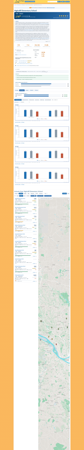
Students (28, 195)
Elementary (21, 193)
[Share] (60, 1)
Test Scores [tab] (22, 90)
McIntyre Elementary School (20, 266)
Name (18, 195)
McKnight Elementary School (35, 38)
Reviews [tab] (27, 90)
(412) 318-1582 (18, 52)
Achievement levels (25, 99)
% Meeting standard (18, 99)
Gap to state (37, 99)
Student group (16, 102)
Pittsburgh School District (18, 277)
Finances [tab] (36, 90)
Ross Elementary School (19, 250)
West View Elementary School (20, 207)
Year (53, 99)
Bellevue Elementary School (20, 225)
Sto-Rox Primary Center (19, 258)
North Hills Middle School (23, 60)
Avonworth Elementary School (20, 241)
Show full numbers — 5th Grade (19, 163)
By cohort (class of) (48, 99)
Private (37, 193)
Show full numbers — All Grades (19, 184)
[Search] (58, 1)
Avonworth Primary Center (20, 233)
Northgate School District (18, 218)
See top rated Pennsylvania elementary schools (24, 63)
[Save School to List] (36, 204)
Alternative (32, 193)
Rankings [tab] (16, 90)
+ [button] (68, 198)
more (35, 57)
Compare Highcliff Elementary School (23, 65)
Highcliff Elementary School (20, 198)
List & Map (64, 193)
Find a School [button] (27, 1)
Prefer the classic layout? (51, 7)
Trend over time (31, 99)
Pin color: (48, 195)
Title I (46, 193)
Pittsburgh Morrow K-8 (19, 275)
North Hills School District (44, 23)
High (28, 193)
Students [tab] (31, 90)
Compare (34, 204)
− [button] (68, 199)
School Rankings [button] (32, 1)
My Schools (33, 195)
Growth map (42, 99)
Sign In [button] (63, 1)
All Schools (40, 193)
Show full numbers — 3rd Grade (19, 122)
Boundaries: (40, 195)
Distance (21, 195)
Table (68, 193)
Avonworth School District (19, 236)
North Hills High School (22, 62)
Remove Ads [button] (67, 1)
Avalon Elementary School (20, 216)
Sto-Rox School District (18, 261)
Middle (25, 193)
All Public (16, 193)
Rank (24, 195)
